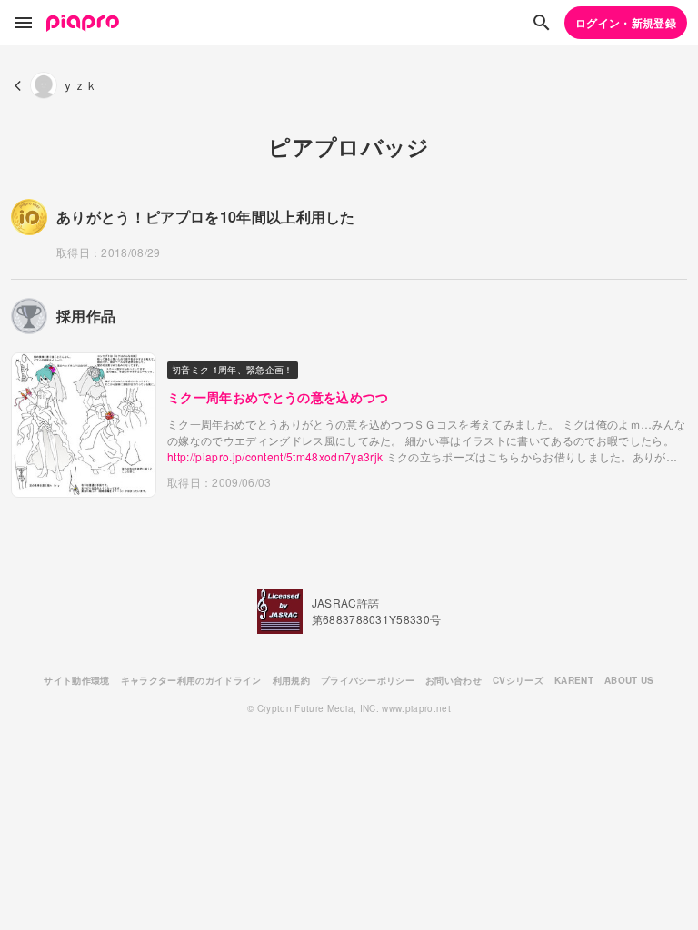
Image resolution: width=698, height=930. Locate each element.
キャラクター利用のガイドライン (191, 680)
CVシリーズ (518, 680)
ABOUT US (629, 680)
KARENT (573, 680)
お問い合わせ (453, 680)
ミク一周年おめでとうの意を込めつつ (278, 397)
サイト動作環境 (76, 680)
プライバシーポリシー (367, 680)
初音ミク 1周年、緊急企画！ (233, 369)
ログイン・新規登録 (625, 23)
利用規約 (291, 680)
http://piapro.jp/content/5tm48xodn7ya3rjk (275, 456)
